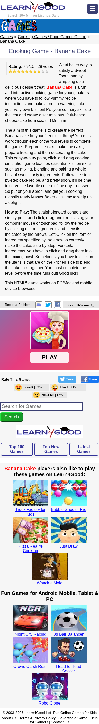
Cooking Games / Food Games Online (52, 37)
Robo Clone (49, 703)
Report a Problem (17, 305)
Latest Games (84, 449)
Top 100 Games (16, 449)
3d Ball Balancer (69, 634)
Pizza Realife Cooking (31, 548)
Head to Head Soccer (68, 668)
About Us (9, 718)
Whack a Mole (49, 583)
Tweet (70, 379)
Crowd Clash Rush (30, 666)
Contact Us (60, 722)
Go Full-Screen (81, 305)
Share (92, 379)
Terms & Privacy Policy (37, 718)
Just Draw (69, 546)
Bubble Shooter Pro (68, 509)
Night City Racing (30, 634)
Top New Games (51, 449)
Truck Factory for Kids (30, 511)
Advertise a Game (72, 718)
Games (6, 37)
